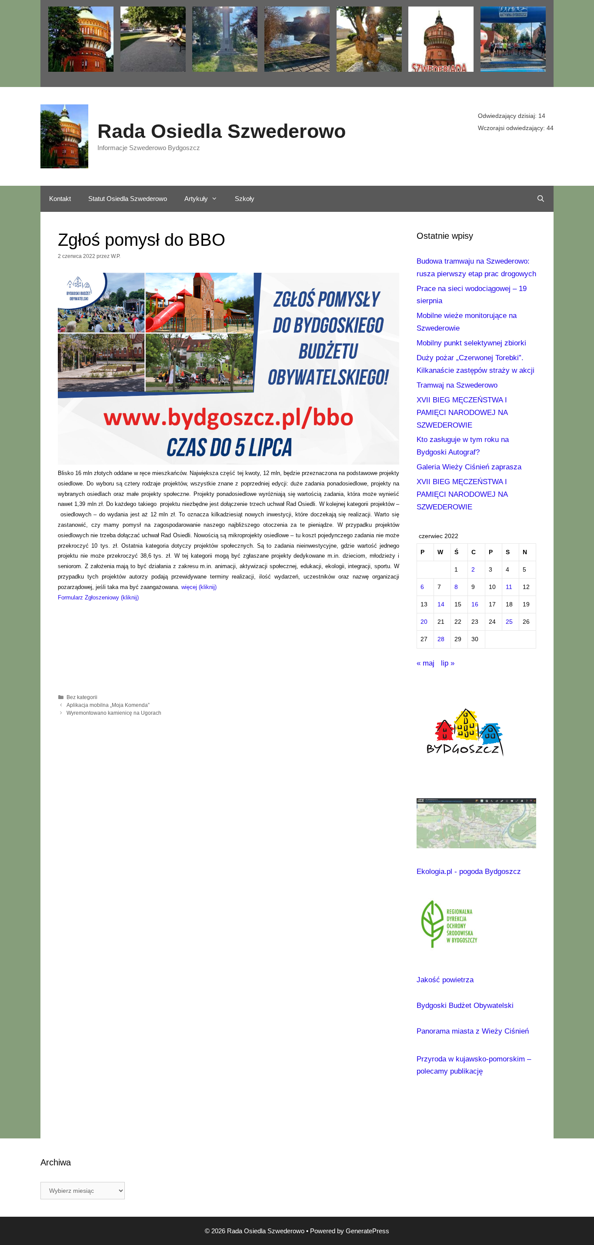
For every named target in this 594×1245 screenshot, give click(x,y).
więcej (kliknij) (199, 587)
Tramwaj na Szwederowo (457, 385)
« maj (425, 663)
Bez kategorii (82, 697)
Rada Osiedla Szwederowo (221, 131)
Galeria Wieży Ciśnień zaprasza (469, 467)
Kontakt (60, 198)
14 (440, 604)
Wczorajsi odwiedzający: (512, 127)
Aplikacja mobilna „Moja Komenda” (108, 705)
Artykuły (196, 198)
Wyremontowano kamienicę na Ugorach (114, 713)
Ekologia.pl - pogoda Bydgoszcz (469, 871)
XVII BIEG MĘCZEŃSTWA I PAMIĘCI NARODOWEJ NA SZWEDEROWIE (462, 412)
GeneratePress (367, 1231)
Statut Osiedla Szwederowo (127, 198)
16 (474, 604)
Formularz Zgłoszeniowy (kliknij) (98, 597)
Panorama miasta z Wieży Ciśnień (473, 1031)
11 (509, 587)
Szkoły (244, 198)
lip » (447, 663)
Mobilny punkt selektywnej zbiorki (471, 343)
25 (509, 622)
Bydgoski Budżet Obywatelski (465, 1005)
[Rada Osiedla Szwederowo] (64, 135)
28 (440, 639)
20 (423, 622)
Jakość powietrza (445, 980)
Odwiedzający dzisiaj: (508, 115)
